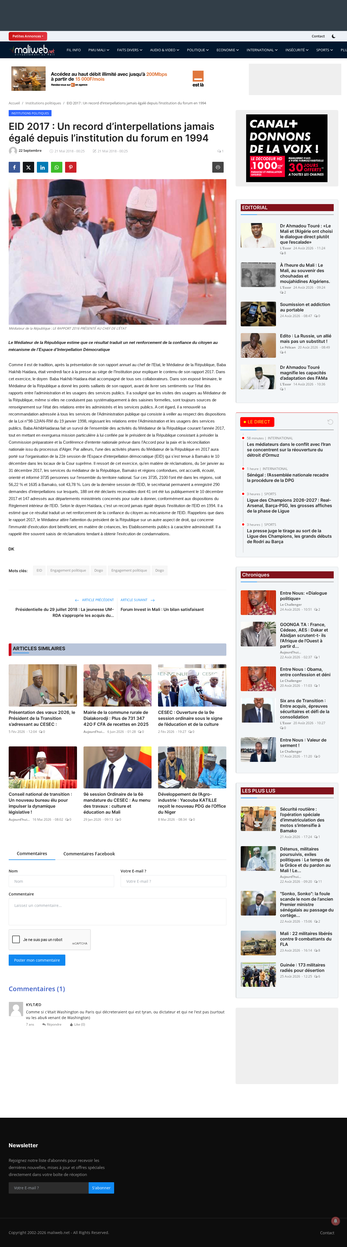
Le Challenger (291, 604)
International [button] (260, 49)
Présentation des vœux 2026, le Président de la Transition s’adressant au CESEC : (42, 718)
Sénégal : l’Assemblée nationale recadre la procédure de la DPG (288, 477)
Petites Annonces (26, 36)
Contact (318, 36)
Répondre (54, 1024)
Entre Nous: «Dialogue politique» (303, 595)
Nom (13, 871)
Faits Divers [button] (128, 49)
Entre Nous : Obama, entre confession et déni (305, 671)
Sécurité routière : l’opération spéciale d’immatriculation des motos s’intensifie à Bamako (302, 819)
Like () (79, 1024)
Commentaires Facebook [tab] (89, 854)
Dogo (98, 570)
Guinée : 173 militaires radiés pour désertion (302, 967)
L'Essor (285, 248)
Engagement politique (68, 570)
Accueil (14, 103)
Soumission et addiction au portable (305, 307)
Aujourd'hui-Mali (94, 731)
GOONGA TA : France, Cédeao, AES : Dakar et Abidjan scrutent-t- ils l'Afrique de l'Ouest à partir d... (304, 635)
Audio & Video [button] (162, 49)
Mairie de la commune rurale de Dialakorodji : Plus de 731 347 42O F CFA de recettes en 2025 (116, 718)
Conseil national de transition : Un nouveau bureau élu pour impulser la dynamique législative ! (40, 803)
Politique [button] (196, 49)
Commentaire (21, 894)
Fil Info (74, 49)
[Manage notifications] (335, 1221)
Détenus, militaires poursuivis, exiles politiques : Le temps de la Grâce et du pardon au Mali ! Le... (305, 859)
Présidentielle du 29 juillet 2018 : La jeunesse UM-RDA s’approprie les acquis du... (64, 612)
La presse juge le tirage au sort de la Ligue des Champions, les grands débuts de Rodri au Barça (289, 536)
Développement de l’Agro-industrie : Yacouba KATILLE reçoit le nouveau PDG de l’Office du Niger (192, 803)
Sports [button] (322, 49)
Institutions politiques (43, 103)
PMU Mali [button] (96, 49)
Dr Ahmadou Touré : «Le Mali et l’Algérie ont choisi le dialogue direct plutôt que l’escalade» (306, 234)
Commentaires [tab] (32, 853)
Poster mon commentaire (37, 960)
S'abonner (101, 1187)
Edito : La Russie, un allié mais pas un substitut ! (305, 338)
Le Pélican (288, 347)
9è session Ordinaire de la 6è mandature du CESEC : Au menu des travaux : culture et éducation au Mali (116, 803)
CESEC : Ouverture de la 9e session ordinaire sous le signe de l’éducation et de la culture (190, 718)
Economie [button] (226, 49)
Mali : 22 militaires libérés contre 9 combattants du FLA (306, 939)
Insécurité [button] (295, 49)
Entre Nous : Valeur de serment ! (303, 742)
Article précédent (97, 600)
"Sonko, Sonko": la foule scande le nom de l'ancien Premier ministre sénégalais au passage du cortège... (307, 904)
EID (39, 570)
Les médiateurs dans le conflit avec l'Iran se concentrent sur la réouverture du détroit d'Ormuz (289, 450)
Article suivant (134, 600)
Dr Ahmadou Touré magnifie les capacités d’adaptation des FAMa (303, 373)
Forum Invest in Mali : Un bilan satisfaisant (162, 609)
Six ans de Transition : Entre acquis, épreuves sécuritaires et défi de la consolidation (304, 709)
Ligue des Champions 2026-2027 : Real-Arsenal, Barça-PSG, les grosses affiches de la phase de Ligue (289, 505)
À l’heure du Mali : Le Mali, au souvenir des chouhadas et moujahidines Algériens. (305, 273)
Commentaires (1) (37, 988)
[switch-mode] (334, 36)
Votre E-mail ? (133, 871)
